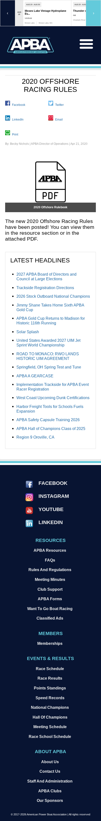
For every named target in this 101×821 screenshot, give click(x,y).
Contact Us (49, 771)
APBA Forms (50, 599)
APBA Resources (50, 550)
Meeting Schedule (50, 726)
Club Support (50, 589)
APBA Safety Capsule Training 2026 (48, 419)
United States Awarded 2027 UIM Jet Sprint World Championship (48, 342)
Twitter (59, 104)
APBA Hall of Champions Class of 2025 (50, 428)
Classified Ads (50, 618)
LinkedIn (18, 119)
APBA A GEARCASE (34, 376)
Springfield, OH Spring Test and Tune (48, 367)
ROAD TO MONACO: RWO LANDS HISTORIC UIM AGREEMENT (47, 356)
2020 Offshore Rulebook (50, 207)
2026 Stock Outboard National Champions (53, 296)
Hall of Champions (50, 717)
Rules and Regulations (49, 569)
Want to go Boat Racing (50, 608)
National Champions (50, 707)
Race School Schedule (50, 736)
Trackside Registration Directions (45, 287)
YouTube (50, 509)
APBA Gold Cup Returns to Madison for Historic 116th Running (50, 320)
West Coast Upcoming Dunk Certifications (52, 397)
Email (59, 119)
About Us (50, 762)
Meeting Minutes (50, 579)
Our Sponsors (50, 800)
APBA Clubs (50, 791)
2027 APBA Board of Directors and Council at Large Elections (46, 276)
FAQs (50, 560)
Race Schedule (50, 668)
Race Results (50, 678)
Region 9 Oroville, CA (35, 437)
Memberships (50, 643)
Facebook (18, 104)
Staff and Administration (50, 781)
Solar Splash (27, 332)
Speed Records (50, 698)
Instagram (53, 496)
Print (15, 134)
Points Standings (50, 688)
